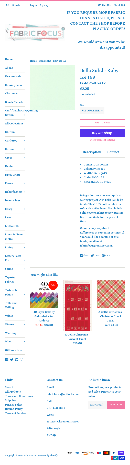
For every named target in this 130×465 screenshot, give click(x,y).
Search (9, 387)
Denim (9, 166)
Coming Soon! (14, 85)
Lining (15, 247)
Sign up (44, 5)
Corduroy (15, 140)
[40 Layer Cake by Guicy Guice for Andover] (44, 294)
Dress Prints (12, 174)
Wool (15, 341)
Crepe (15, 157)
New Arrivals (13, 76)
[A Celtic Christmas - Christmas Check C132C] (111, 294)
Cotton (15, 149)
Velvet (9, 315)
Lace (8, 217)
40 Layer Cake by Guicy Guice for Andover (44, 316)
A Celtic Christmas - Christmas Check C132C (110, 316)
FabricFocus (30, 455)
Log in (33, 5)
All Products (13, 391)
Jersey (15, 209)
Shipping (10, 400)
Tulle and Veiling (11, 305)
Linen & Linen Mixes (14, 236)
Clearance (11, 93)
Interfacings (12, 200)
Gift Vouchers (13, 350)
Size (82, 105)
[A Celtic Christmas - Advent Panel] (77, 305)
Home (9, 59)
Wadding (10, 333)
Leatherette (12, 226)
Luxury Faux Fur (15, 258)
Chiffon (10, 132)
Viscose (15, 324)
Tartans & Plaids (15, 292)
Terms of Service (15, 413)
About (9, 67)
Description (92, 152)
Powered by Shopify (48, 455)
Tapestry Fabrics (10, 279)
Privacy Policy (13, 404)
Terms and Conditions (19, 396)
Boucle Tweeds (14, 102)
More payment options (102, 140)
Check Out (119, 5)
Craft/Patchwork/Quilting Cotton (15, 113)
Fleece (15, 183)
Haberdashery (15, 191)
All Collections (14, 123)
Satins (15, 268)
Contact (113, 152)
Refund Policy (14, 408)
